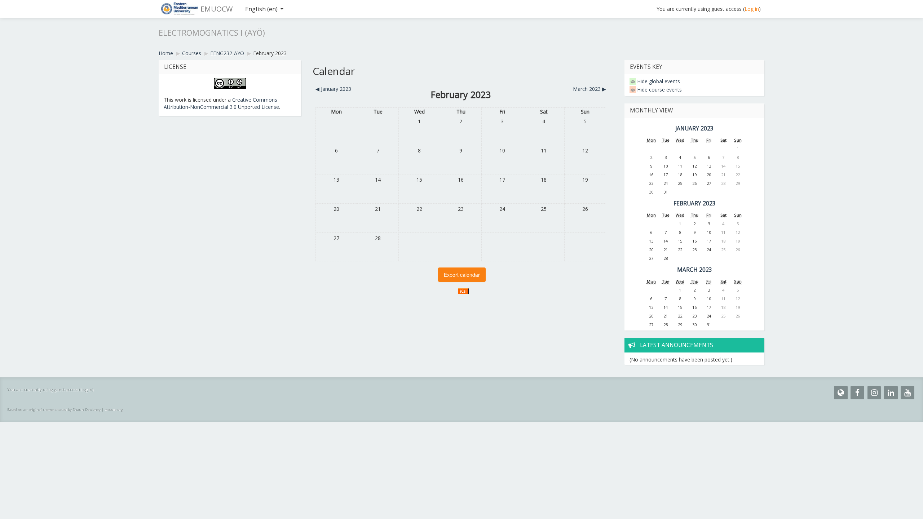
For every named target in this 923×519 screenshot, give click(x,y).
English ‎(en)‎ (261, 9)
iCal (463, 291)
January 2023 (694, 128)
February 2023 (270, 53)
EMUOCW (216, 9)
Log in (752, 8)
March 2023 (694, 270)
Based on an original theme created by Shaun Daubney (54, 409)
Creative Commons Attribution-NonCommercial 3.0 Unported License (221, 103)
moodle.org (114, 409)
